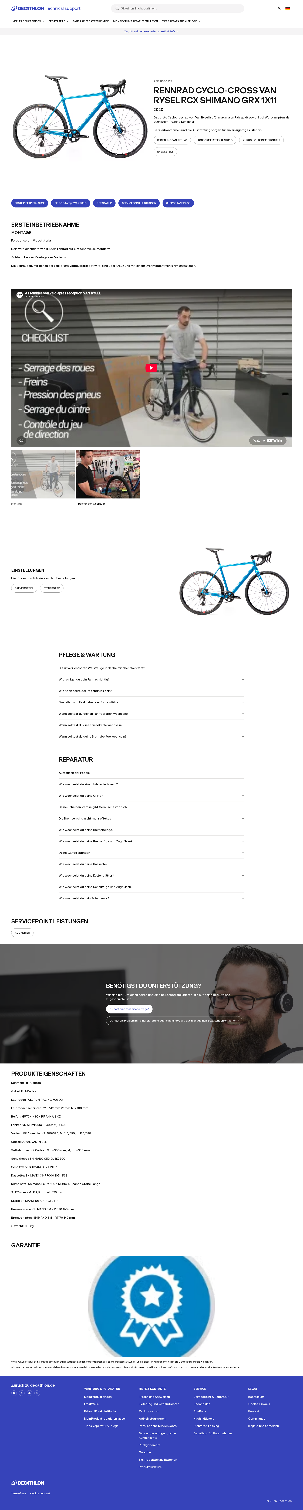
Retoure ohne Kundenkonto (158, 1426)
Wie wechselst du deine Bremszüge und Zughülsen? (95, 841)
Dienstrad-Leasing (206, 1426)
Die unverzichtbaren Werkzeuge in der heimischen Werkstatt (102, 668)
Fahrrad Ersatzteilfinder (100, 1411)
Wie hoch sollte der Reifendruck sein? (85, 691)
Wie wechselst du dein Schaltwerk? (84, 898)
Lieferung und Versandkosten (159, 1404)
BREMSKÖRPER (24, 588)
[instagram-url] (37, 1393)
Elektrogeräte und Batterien (158, 1459)
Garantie (145, 1452)
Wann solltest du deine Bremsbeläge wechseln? (92, 736)
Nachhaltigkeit (204, 1418)
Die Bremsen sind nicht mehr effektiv (85, 818)
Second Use (202, 1404)
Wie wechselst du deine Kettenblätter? (86, 875)
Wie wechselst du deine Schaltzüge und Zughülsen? (95, 887)
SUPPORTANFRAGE (178, 202)
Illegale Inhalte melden (263, 1426)
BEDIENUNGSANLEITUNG (172, 139)
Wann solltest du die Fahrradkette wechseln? (90, 725)
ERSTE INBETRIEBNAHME (30, 202)
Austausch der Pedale (74, 773)
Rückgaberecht (149, 1445)
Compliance (256, 1418)
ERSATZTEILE (165, 151)
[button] (43, 477)
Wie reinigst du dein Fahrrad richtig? (84, 679)
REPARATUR (104, 202)
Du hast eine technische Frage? (129, 1008)
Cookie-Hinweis (259, 1404)
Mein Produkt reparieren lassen (105, 1418)
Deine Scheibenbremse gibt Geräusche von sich (93, 807)
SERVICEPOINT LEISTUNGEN (139, 202)
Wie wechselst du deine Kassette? (83, 864)
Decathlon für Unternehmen (213, 1433)
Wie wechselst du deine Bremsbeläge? (86, 830)
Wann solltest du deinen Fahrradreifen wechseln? (93, 713)
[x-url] (22, 1393)
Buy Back (200, 1411)
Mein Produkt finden (98, 1397)
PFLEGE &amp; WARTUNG (71, 202)
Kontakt (253, 1411)
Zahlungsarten (149, 1411)
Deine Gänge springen (74, 852)
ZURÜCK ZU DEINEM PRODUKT (261, 139)
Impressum (256, 1397)
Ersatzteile (91, 1404)
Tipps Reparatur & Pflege (101, 1426)
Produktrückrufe (150, 1467)
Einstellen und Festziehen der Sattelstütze (88, 702)
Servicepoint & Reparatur (211, 1397)
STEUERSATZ (52, 588)
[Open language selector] (287, 8)
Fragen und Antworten (154, 1397)
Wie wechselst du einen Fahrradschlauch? (88, 784)
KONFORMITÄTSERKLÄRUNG (215, 139)
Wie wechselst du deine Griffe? (81, 795)
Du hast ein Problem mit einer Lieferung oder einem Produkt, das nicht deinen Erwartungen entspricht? (174, 1020)
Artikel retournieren (152, 1418)
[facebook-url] (14, 1393)
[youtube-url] (29, 1393)
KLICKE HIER (22, 932)
